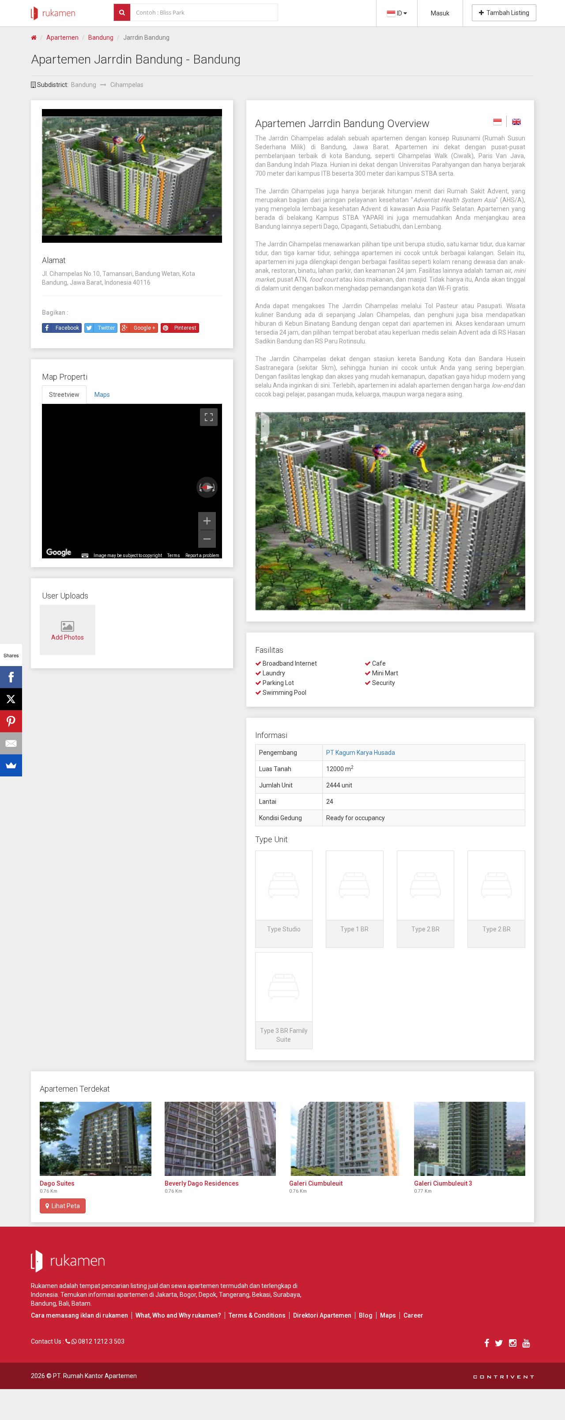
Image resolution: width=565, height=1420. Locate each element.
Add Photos (67, 637)
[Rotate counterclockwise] (199, 487)
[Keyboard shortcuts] (85, 556)
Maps (388, 1315)
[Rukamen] (53, 11)
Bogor (188, 1294)
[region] (132, 481)
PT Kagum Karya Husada (360, 752)
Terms (173, 555)
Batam (81, 1303)
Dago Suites (57, 1183)
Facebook (67, 328)
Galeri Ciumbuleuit (316, 1183)
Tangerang (234, 1294)
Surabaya (286, 1294)
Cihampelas (126, 84)
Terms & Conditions (257, 1315)
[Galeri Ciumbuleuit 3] (470, 1139)
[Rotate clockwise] (214, 487)
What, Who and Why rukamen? (178, 1315)
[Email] (11, 743)
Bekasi (261, 1294)
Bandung (100, 37)
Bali (64, 1303)
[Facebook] (11, 677)
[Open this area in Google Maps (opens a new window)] (58, 552)
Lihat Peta (64, 1205)
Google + (144, 328)
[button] (284, 899)
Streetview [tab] (64, 394)
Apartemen (62, 37)
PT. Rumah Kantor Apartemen (95, 1375)
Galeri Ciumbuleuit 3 (443, 1183)
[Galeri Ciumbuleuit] (345, 1139)
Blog (366, 1315)
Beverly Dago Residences (202, 1183)
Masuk (440, 13)
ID (399, 13)
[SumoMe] (11, 765)
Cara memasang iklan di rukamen (79, 1315)
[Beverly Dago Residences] (220, 1139)
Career (413, 1315)
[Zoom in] (207, 521)
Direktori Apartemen (322, 1315)
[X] (11, 699)
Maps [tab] (102, 394)
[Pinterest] (11, 721)
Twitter (106, 328)
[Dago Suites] (95, 1139)
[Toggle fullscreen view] (209, 417)
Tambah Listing (506, 12)
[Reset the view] (207, 488)
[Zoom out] (207, 539)
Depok (207, 1294)
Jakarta (166, 1294)
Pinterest (185, 328)
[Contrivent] (503, 1375)
